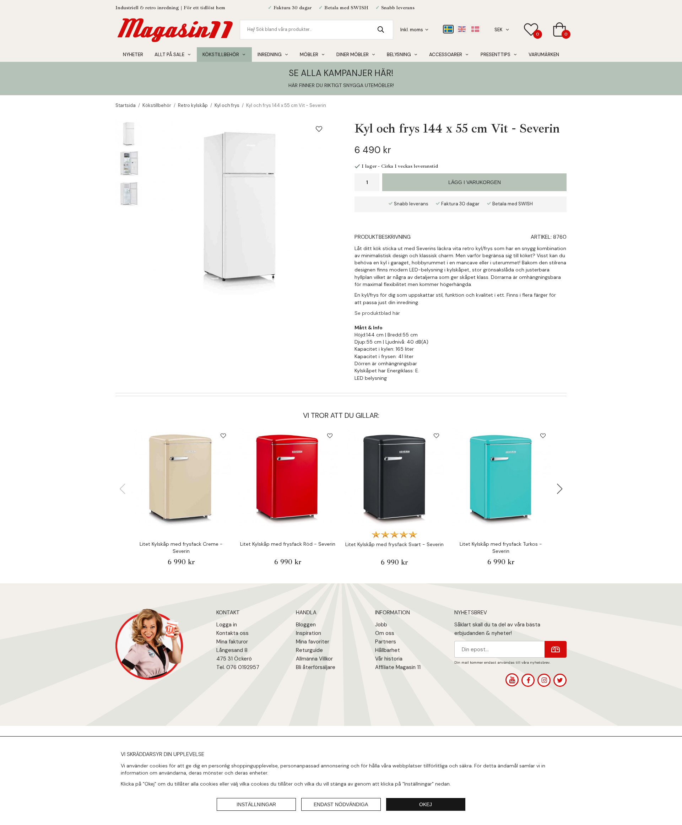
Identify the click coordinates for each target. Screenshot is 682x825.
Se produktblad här (377, 313)
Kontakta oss (232, 633)
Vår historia (388, 658)
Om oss (384, 633)
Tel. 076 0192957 (237, 667)
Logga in (226, 624)
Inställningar (256, 804)
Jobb (381, 624)
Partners (385, 641)
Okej (425, 804)
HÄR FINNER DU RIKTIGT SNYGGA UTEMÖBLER (340, 85)
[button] (560, 489)
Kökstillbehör (220, 55)
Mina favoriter (312, 641)
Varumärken (544, 55)
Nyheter (133, 55)
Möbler (309, 55)
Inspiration (308, 633)
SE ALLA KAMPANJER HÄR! (341, 73)
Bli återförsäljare (315, 667)
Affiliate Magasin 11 (398, 667)
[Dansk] (475, 29)
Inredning (270, 55)
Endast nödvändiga (341, 804)
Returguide (309, 650)
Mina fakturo (231, 641)
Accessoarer (445, 55)
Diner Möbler (352, 55)
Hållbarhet (387, 650)
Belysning (399, 55)
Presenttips (495, 55)
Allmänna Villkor (314, 658)
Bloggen (306, 624)
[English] (462, 29)
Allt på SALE (169, 55)
